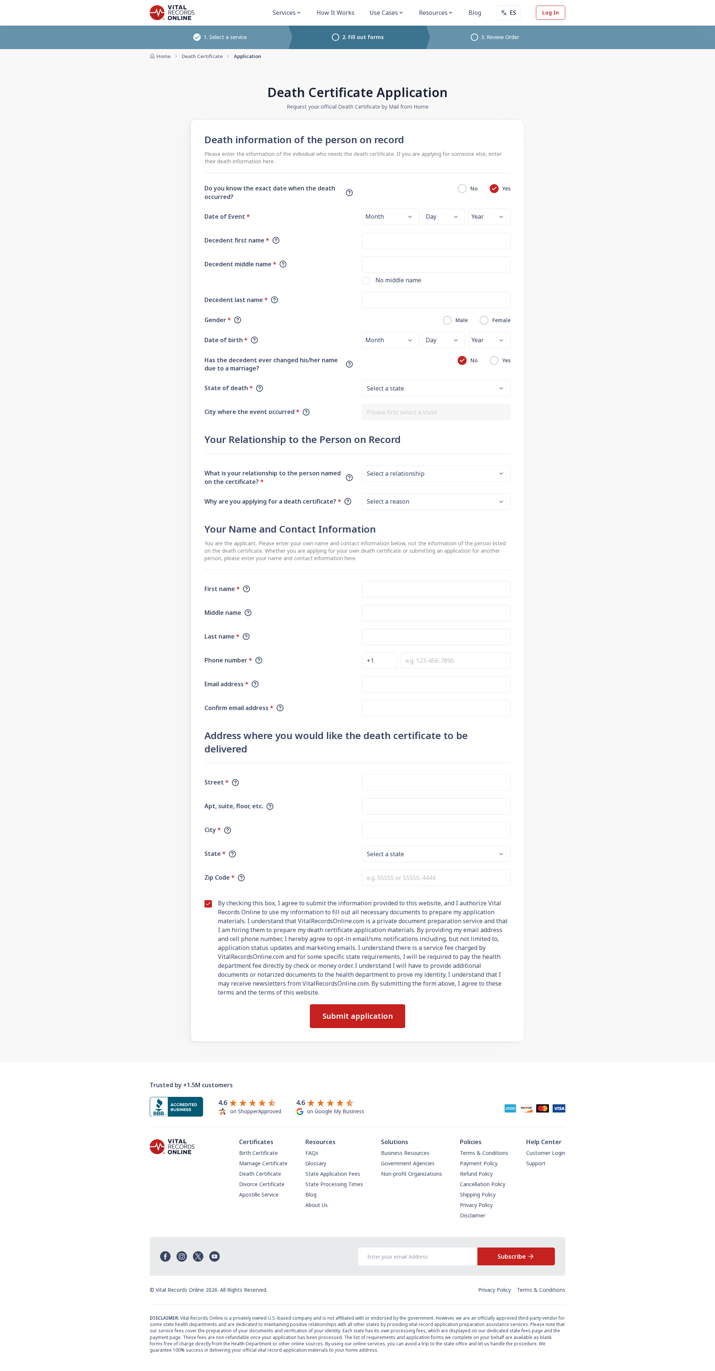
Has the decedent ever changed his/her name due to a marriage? (271, 364)
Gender (217, 320)
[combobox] (436, 412)
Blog (474, 13)
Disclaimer (472, 1215)
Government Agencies (408, 1163)
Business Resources (405, 1152)
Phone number (228, 660)
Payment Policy (479, 1163)
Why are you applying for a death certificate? (272, 501)
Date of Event (227, 216)
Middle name (222, 613)
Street (216, 782)
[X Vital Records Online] (198, 1256)
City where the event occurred (251, 412)
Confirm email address (238, 708)
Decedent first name (236, 240)
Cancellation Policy (482, 1184)
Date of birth (226, 340)
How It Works (336, 13)
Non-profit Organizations (411, 1173)
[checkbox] (365, 281)
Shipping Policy (478, 1194)
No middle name (398, 280)
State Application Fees (332, 1173)
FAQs (311, 1152)
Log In (550, 12)
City (212, 830)
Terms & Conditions (484, 1152)
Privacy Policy (476, 1204)
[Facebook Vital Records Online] (165, 1256)
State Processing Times (334, 1184)
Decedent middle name (240, 264)
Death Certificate (202, 56)
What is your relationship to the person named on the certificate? (272, 477)
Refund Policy (476, 1173)
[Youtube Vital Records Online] (214, 1256)
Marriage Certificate (263, 1163)
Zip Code (219, 877)
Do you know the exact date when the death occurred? (269, 192)
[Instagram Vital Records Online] (182, 1256)
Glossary (315, 1163)
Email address (226, 684)
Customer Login (545, 1152)
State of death (228, 388)
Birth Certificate (258, 1152)
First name (222, 589)
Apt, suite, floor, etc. (233, 806)
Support (536, 1163)
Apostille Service (259, 1194)
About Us (316, 1204)
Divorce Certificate (262, 1184)
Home (163, 56)
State (215, 854)
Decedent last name (236, 300)
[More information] (349, 192)
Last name (221, 636)
